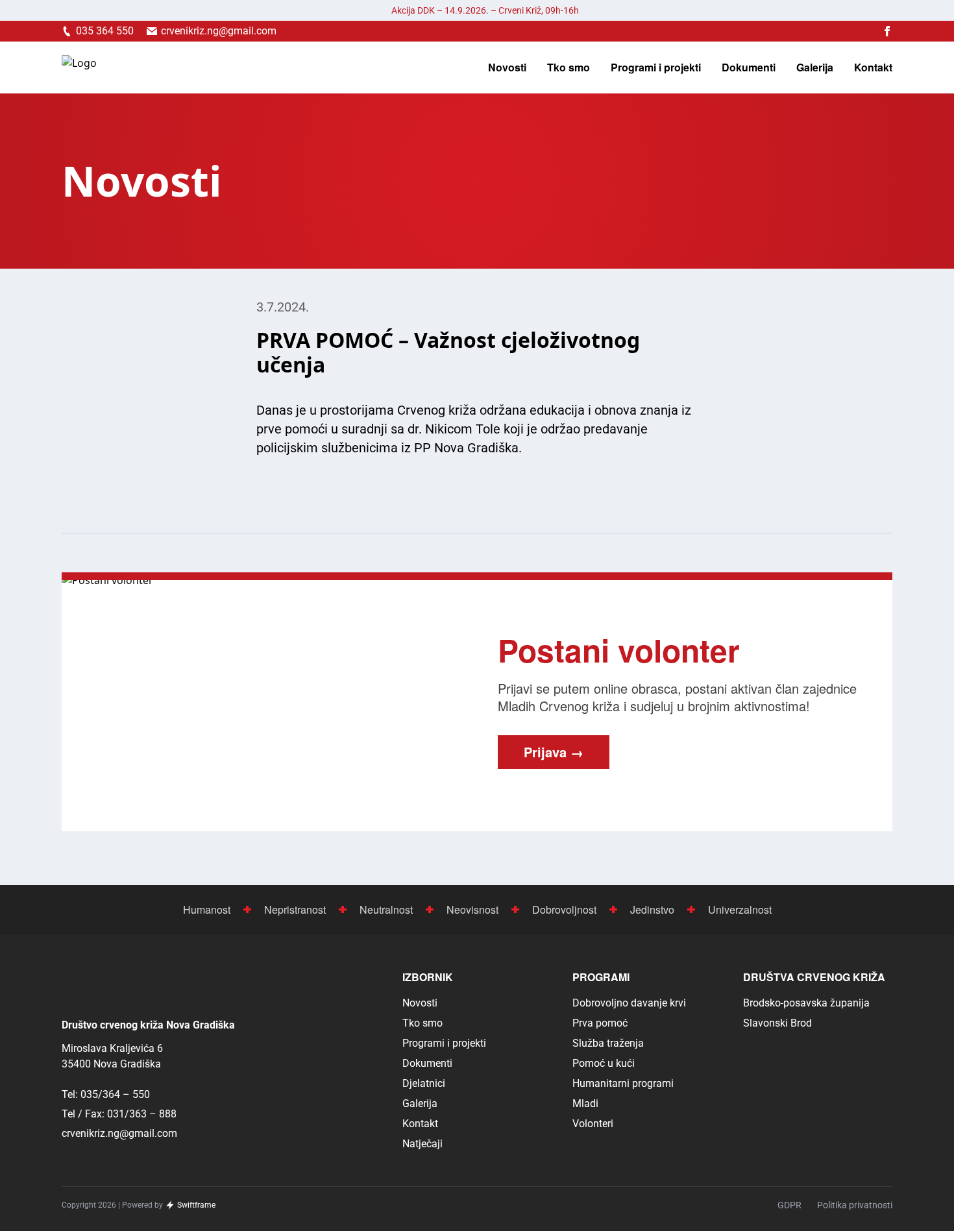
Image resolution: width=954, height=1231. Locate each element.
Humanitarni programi (623, 1083)
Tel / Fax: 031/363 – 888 (119, 1114)
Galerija (814, 67)
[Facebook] (887, 31)
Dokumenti (749, 67)
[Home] (79, 67)
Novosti (507, 67)
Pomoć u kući (603, 1063)
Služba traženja (608, 1043)
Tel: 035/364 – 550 (106, 1094)
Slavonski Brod (777, 1023)
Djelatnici (423, 1083)
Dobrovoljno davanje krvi (629, 1003)
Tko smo (568, 67)
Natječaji (422, 1144)
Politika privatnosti (854, 1205)
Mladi (585, 1103)
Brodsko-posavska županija (806, 1003)
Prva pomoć (600, 1023)
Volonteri (592, 1123)
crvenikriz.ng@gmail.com (119, 1133)
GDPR (789, 1205)
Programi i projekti (656, 67)
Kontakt (873, 67)
